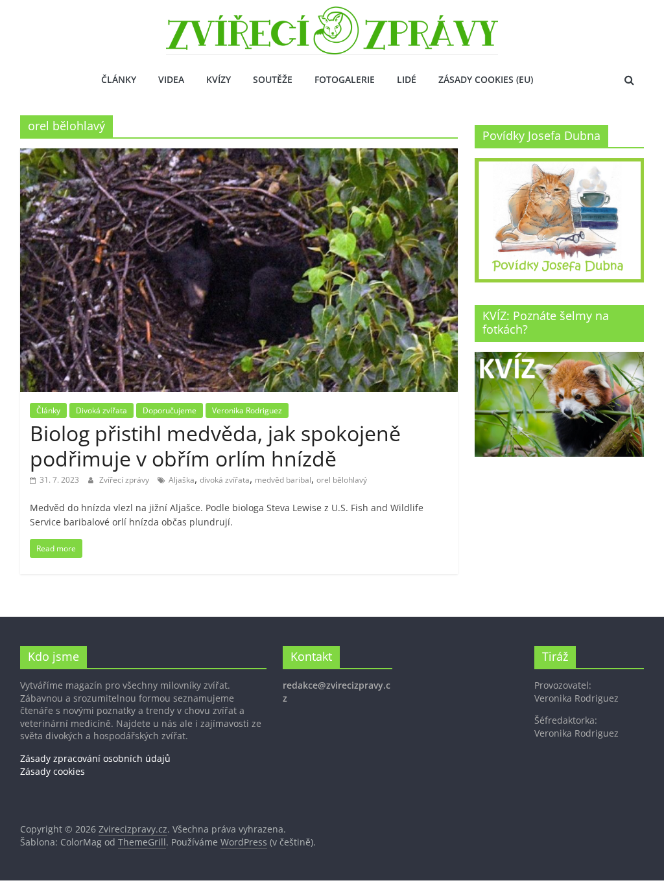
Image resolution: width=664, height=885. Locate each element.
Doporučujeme (169, 410)
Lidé (406, 79)
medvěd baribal (283, 479)
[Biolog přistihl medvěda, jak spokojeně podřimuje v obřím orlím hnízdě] (239, 156)
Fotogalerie (344, 79)
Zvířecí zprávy (125, 479)
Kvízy (218, 79)
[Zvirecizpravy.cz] (332, 14)
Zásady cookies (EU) (485, 79)
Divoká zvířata (101, 410)
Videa (171, 79)
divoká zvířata (225, 479)
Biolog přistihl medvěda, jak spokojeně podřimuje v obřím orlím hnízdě (215, 445)
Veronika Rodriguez (247, 410)
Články (118, 79)
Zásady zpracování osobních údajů (95, 758)
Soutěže (272, 79)
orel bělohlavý (341, 479)
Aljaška (182, 479)
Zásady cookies (52, 771)
